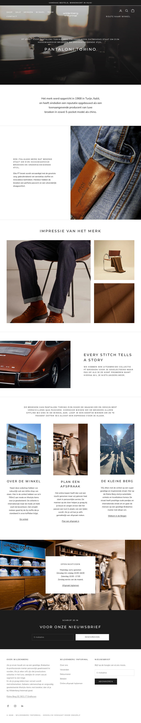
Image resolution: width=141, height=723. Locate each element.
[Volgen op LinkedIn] (22, 706)
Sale (18, 12)
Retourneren (65, 674)
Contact (12, 16)
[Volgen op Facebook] (8, 706)
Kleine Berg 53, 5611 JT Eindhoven (21, 696)
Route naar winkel (118, 16)
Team (51, 12)
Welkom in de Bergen (117, 516)
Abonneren (106, 681)
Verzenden (64, 669)
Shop (10, 12)
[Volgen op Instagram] (15, 706)
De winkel (24, 519)
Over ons (64, 665)
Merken (28, 12)
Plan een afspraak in (70, 521)
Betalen (63, 678)
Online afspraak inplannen (71, 683)
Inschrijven (92, 637)
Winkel (40, 12)
